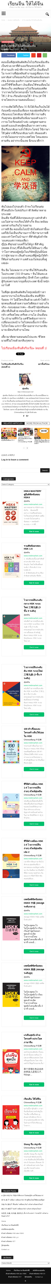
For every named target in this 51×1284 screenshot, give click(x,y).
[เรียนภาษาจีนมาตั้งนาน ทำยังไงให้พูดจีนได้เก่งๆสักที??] (42, 433)
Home (3, 20)
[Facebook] (24, 416)
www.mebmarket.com (33, 504)
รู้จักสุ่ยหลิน (5, 1245)
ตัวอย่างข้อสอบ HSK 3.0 (9, 1237)
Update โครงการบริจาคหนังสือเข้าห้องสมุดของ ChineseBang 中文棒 (25, 439)
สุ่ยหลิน (6, 49)
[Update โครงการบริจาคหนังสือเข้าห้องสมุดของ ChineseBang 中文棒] (25, 432)
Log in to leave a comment (14, 460)
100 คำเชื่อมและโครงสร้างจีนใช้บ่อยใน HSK (34, 732)
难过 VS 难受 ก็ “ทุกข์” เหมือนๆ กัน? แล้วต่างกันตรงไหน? (21, 1209)
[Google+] (27, 416)
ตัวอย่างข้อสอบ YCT (8, 1241)
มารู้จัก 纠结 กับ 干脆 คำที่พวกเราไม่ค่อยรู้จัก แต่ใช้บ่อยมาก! (22, 1195)
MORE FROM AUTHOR (37, 423)
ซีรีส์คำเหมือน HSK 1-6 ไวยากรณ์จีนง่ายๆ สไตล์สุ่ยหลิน (33, 788)
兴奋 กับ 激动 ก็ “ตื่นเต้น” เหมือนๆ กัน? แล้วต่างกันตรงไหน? (22, 1204)
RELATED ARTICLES (13, 423)
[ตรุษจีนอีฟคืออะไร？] (9, 433)
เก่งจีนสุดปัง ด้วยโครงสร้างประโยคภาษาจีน (33, 1039)
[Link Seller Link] (12, 513)
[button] (47, 14)
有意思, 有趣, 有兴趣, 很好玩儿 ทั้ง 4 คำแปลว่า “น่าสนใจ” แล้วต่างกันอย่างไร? (24, 1214)
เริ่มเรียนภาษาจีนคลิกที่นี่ (9, 1225)
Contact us (5, 1249)
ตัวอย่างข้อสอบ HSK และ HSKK (12, 1233)
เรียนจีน (4, 438)
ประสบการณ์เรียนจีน (7, 42)
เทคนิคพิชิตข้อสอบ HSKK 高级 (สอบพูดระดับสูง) (34, 969)
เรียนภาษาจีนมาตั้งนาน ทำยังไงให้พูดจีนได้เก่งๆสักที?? (42, 441)
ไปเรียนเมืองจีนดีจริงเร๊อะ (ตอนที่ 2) (12, 365)
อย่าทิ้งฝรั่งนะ (44, 364)
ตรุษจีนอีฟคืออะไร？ (8, 440)
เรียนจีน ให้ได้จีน (32, 1099)
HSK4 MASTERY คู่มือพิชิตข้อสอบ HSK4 (32, 494)
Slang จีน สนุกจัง (32, 1144)
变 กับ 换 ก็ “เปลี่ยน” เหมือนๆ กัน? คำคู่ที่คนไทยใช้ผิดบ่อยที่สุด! (22, 1200)
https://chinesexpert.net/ (25, 392)
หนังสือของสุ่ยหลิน (7, 1229)
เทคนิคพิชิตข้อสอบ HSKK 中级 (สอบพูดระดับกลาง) (34, 903)
